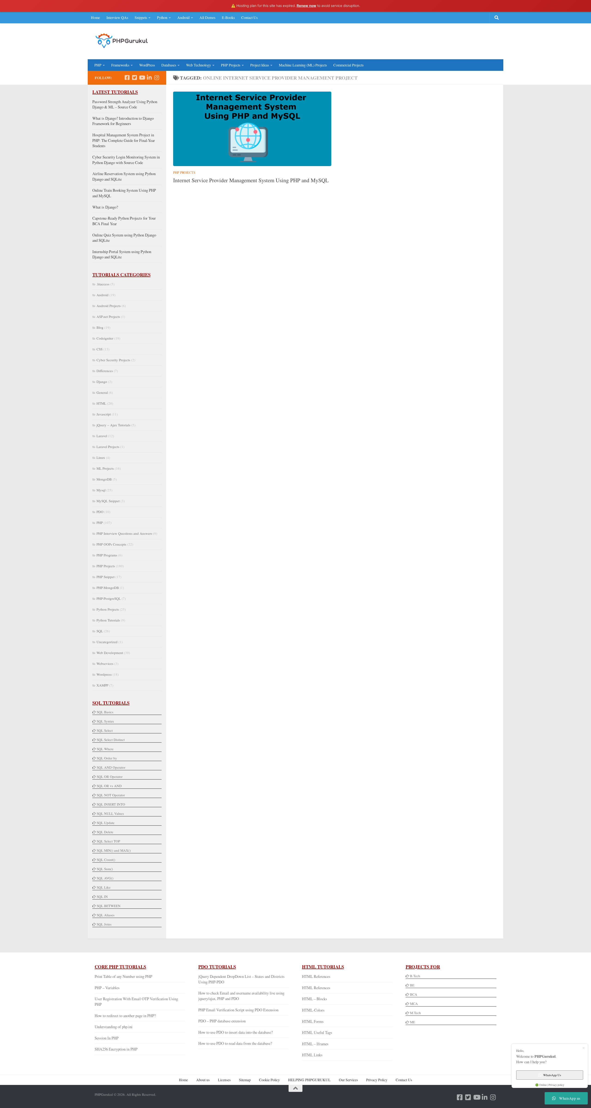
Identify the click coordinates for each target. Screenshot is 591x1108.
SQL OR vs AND (109, 785)
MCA (414, 1003)
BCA (413, 994)
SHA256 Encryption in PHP (116, 1049)
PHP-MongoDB (107, 587)
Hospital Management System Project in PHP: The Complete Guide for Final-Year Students (123, 140)
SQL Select (105, 730)
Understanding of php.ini (114, 1026)
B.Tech (415, 976)
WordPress (147, 65)
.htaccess (102, 284)
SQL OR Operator (110, 776)
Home (95, 17)
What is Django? (105, 207)
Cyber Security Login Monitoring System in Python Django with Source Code (126, 159)
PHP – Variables (107, 987)
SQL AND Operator (111, 767)
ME (412, 1022)
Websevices (104, 663)
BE (411, 985)
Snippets (141, 17)
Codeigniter (104, 338)
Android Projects (108, 305)
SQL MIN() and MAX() (114, 850)
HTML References (316, 976)
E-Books (228, 17)
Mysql (101, 490)
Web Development (109, 652)
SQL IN (102, 896)
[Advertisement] (412, 40)
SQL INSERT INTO (111, 804)
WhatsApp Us (552, 1075)
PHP (97, 65)
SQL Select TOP (108, 841)
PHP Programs (106, 555)
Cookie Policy (269, 1079)
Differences (104, 370)
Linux (100, 457)
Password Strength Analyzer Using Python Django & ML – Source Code (124, 104)
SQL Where (105, 749)
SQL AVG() (105, 878)
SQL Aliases (106, 915)
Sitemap (245, 1079)
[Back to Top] (295, 1088)
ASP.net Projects (108, 316)
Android (183, 17)
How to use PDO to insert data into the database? (235, 1032)
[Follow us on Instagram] (156, 77)
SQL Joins (104, 924)
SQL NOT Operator (111, 795)
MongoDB (104, 479)
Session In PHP (106, 1038)
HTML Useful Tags (317, 1032)
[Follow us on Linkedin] (149, 77)
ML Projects (105, 468)
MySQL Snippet (108, 501)
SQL (99, 631)
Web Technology (198, 65)
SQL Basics (105, 712)
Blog (99, 327)
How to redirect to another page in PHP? (125, 1015)
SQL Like (104, 887)
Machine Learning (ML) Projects (303, 65)
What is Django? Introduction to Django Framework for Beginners (123, 121)
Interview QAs (117, 17)
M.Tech (415, 1012)
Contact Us (249, 17)
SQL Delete (105, 832)
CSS (99, 349)
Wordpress (104, 674)
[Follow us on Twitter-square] (134, 77)
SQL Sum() (105, 868)
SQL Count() (106, 859)
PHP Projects (230, 65)
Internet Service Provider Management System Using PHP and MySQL (251, 180)
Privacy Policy (376, 1079)
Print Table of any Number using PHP (123, 976)
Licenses (224, 1079)
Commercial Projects (348, 65)
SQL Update (106, 822)
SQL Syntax (105, 721)
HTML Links (312, 1054)
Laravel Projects (107, 446)
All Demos (207, 17)
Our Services (348, 1079)
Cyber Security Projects (113, 360)
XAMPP (102, 685)
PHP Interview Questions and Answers (124, 533)
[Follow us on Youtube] (142, 77)
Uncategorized (107, 641)
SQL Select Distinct (111, 739)
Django (101, 381)
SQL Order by (107, 758)
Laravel (101, 435)
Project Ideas (259, 65)
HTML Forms (313, 1021)
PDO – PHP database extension (222, 1021)
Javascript (103, 414)
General (102, 392)
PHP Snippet (105, 576)
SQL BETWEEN (109, 905)
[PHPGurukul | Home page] (122, 41)
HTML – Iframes (315, 1043)
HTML (101, 403)
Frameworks (120, 65)
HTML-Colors (313, 1010)
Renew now (306, 5)
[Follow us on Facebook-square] (127, 77)
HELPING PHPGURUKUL (309, 1079)
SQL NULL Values (110, 813)
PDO (99, 511)
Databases (168, 65)
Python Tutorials (108, 620)
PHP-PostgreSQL (108, 598)
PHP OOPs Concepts (111, 544)
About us (203, 1079)
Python (162, 17)
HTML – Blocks (314, 998)
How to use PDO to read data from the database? (235, 1043)
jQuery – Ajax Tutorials (113, 425)
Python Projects (107, 609)
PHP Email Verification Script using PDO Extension (238, 1009)
